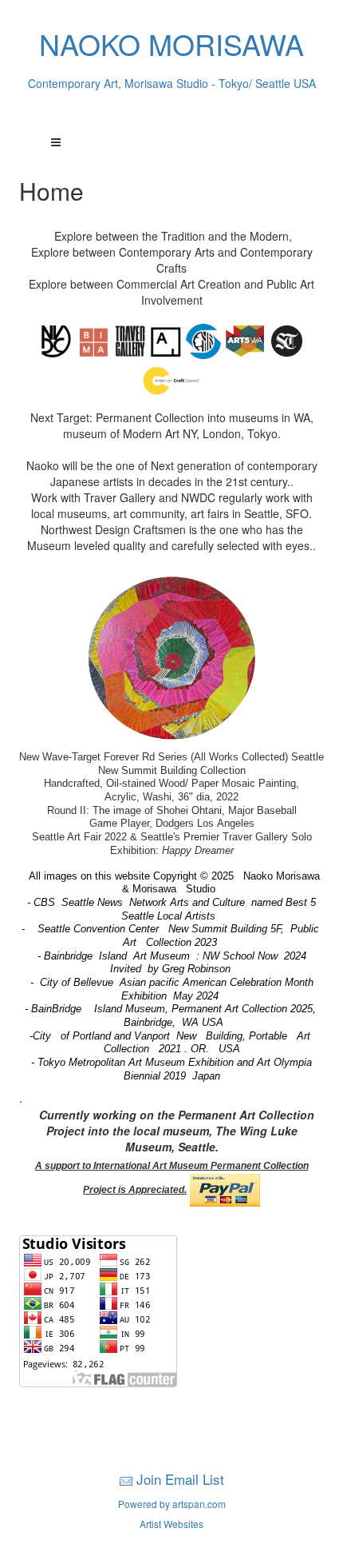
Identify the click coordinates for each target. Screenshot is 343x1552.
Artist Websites (171, 1523)
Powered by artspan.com (172, 1503)
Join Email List (180, 1479)
